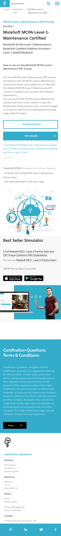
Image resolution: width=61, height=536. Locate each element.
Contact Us (9, 468)
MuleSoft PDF (17, 9)
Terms (11, 425)
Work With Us (11, 488)
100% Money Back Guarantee (19, 268)
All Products (10, 465)
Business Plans (11, 471)
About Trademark (12, 510)
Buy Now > (8, 26)
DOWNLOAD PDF (31, 124)
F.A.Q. (7, 485)
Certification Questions (18, 454)
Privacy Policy (10, 501)
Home (6, 9)
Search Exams (17, 3)
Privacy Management (14, 507)
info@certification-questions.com (20, 520)
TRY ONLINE (31, 135)
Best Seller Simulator (23, 240)
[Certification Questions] (5, 3)
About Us (8, 481)
